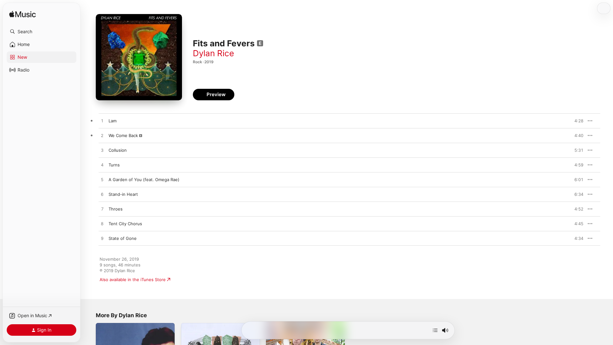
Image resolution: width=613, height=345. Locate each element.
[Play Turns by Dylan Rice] (102, 165)
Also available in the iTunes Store (133, 279)
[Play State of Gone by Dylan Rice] (102, 238)
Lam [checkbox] (113, 120)
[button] (41, 31)
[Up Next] (435, 330)
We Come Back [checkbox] (123, 135)
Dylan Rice (213, 53)
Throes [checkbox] (116, 208)
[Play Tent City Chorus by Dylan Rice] (102, 224)
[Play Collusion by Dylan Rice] (102, 150)
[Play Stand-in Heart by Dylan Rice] (102, 194)
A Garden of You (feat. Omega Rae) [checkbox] (144, 179)
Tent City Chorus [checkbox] (125, 223)
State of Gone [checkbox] (123, 238)
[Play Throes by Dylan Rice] (102, 209)
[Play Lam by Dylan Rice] (102, 121)
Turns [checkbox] (114, 164)
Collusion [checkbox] (118, 150)
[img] (22, 14)
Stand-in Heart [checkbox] (123, 194)
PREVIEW (576, 121)
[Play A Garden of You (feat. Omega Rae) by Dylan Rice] (102, 180)
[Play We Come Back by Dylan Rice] (102, 136)
